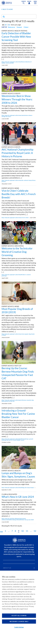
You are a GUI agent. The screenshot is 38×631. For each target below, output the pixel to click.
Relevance (11, 27)
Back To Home (8, 9)
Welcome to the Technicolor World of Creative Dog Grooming (17, 252)
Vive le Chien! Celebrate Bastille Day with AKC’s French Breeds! (19, 194)
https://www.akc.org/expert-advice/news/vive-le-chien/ (15, 217)
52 (35, 531)
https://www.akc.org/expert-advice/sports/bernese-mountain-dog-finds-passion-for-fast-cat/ (18, 401)
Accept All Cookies (19, 615)
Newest (19, 27)
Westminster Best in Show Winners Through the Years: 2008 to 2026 (17, 99)
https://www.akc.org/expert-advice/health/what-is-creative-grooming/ (16, 275)
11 (27, 531)
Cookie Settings (19, 627)
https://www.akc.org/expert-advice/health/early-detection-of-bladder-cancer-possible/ (17, 62)
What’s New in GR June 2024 (18, 496)
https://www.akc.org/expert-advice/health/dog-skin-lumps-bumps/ (18, 487)
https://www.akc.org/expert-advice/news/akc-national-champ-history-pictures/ (19, 181)
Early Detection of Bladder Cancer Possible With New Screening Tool (16, 36)
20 (6, 25)
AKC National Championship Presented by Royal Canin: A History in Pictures (17, 153)
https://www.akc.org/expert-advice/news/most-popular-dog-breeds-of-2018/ (18, 334)
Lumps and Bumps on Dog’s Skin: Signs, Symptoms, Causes (18, 475)
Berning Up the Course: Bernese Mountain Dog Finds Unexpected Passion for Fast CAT (18, 373)
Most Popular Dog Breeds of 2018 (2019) (17, 310)
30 (9, 25)
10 (22, 531)
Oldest (26, 27)
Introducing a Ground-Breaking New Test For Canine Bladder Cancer (18, 414)
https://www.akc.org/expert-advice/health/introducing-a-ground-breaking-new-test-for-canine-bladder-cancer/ (17, 439)
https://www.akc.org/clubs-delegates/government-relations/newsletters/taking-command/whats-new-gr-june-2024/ (18, 519)
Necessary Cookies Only (19, 621)
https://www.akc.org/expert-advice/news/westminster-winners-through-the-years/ (17, 116)
